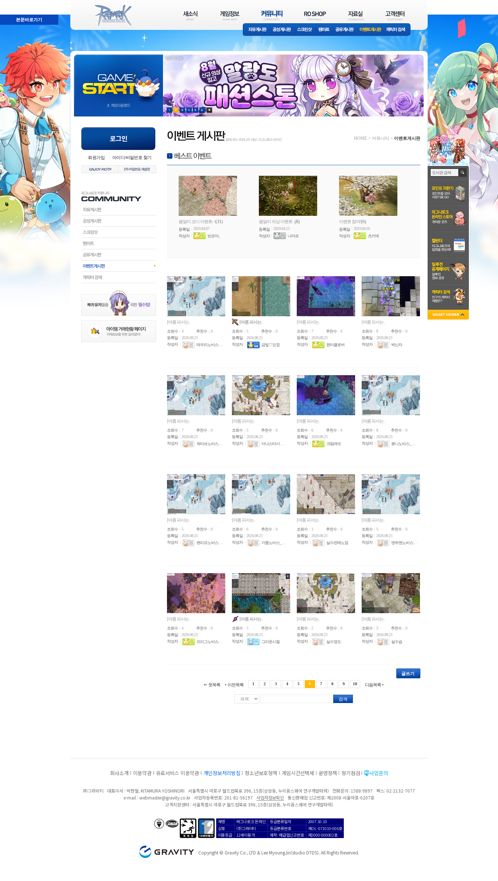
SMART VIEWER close (449, 315)
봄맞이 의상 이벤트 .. (277, 221)
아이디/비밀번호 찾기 (131, 157)
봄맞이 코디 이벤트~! (197, 221)
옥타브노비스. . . (209, 444)
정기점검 (350, 773)
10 (355, 684)
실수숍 (396, 642)
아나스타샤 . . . (272, 444)
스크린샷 (305, 30)
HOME (360, 138)
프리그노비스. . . (209, 642)
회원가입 (96, 157)
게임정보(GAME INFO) (230, 15)
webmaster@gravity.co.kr (164, 797)
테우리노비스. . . (209, 345)
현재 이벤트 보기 (209, 110)
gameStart (118, 79)
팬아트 (323, 30)
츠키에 (373, 236)
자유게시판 (256, 30)
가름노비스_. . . (273, 543)
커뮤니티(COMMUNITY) (272, 15)
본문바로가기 (13, 3)
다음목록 (373, 684)
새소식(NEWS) (190, 15)
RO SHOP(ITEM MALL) (315, 15)
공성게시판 (282, 30)
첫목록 (214, 684)
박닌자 (396, 345)
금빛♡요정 (270, 345)
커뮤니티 (380, 138)
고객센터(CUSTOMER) (395, 15)
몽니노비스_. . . (403, 444)
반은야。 (214, 236)
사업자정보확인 (270, 797)
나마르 (293, 236)
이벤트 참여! (350, 221)
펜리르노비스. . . (209, 543)
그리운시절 (270, 642)
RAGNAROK (112, 16)
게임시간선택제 (298, 773)
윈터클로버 (335, 345)
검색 (343, 699)
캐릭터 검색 (398, 30)
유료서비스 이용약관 (177, 773)
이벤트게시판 (370, 30)
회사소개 (119, 773)
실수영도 (333, 642)
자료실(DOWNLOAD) (355, 15)
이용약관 (142, 773)
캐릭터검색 (118, 277)
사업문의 (378, 773)
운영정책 (328, 773)
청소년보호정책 (261, 773)
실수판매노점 (337, 543)
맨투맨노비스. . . (404, 543)
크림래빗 (333, 444)
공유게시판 (344, 30)
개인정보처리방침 (222, 773)
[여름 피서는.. (178, 322)
